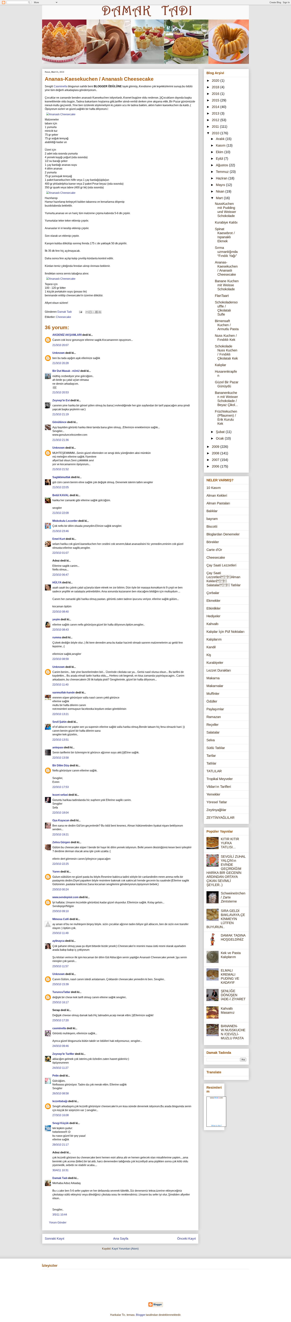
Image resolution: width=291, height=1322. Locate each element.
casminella (59, 1028)
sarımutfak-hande (63, 692)
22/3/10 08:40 (60, 611)
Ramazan (213, 717)
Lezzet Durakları (218, 670)
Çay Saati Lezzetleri (221, 565)
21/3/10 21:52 (60, 469)
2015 (216, 100)
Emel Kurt (58, 538)
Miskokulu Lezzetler (65, 520)
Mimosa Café (60, 919)
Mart (220, 198)
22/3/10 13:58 (60, 757)
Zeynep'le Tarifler (63, 1053)
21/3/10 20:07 (60, 345)
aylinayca (58, 940)
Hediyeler (213, 616)
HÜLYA (56, 582)
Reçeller (212, 724)
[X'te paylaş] (93, 312)
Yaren (56, 871)
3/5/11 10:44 (59, 1214)
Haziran (222, 178)
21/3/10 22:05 (60, 487)
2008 (216, 453)
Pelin (55, 1075)
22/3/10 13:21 (60, 714)
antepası (57, 747)
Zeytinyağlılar (216, 810)
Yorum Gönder (57, 1222)
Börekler (212, 542)
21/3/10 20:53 (60, 392)
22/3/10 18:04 (60, 812)
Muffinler (212, 693)
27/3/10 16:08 (60, 1115)
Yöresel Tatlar (216, 802)
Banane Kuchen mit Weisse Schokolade (227, 285)
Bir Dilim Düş (60, 765)
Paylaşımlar (215, 709)
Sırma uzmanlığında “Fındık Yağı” (226, 252)
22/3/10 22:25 (60, 863)
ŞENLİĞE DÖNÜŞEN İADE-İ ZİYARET (233, 995)
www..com (216, 1098)
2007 (216, 460)
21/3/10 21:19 (60, 414)
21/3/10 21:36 (60, 440)
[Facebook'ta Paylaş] (96, 312)
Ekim (220, 152)
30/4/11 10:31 (60, 1170)
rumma (56, 637)
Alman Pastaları (218, 503)
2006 (216, 466)
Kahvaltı (212, 624)
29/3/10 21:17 (60, 1144)
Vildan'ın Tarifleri (218, 786)
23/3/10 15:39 (60, 984)
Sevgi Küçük (60, 1123)
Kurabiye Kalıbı (226, 222)
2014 (216, 107)
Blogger (140, 1314)
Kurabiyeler (214, 662)
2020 (216, 80)
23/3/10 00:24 (60, 889)
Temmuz (223, 172)
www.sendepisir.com (65, 897)
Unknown (58, 352)
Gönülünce (59, 422)
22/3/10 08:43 (60, 629)
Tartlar (211, 755)
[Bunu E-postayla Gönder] (87, 312)
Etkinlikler (213, 608)
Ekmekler (213, 600)
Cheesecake (63, 317)
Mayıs (221, 185)
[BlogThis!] (90, 312)
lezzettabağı (60, 1101)
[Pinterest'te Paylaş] (100, 312)
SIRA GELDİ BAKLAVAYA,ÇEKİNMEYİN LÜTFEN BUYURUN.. (225, 919)
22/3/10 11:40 (60, 684)
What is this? (216, 1126)
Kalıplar (220, 365)
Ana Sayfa (120, 1238)
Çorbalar (212, 593)
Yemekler (213, 794)
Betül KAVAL (60, 495)
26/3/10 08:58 (60, 1093)
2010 (216, 133)
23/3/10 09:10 (60, 911)
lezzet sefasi (60, 794)
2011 (216, 126)
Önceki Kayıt (186, 1238)
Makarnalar (214, 686)
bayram (212, 519)
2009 (216, 446)
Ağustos (222, 165)
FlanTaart (222, 296)
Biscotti (211, 526)
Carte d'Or (214, 550)
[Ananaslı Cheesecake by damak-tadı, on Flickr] (61, 114)
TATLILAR (214, 771)
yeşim (56, 619)
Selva (210, 740)
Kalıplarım (214, 639)
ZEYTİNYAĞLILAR (220, 817)
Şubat (221, 432)
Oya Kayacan (60, 820)
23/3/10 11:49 (60, 933)
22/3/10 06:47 (60, 574)
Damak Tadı (59, 1178)
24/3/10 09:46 (60, 1046)
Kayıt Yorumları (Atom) (125, 1248)
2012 (216, 120)
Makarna (213, 678)
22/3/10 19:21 (60, 834)
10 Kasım (213, 488)
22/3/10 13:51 (60, 739)
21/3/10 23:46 (60, 531)
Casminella (60, 86)
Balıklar (212, 511)
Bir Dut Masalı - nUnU (66, 370)
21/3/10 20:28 (60, 363)
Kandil (211, 647)
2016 (216, 94)
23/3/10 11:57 (60, 966)
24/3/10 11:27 (60, 1067)
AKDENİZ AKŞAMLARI (67, 334)
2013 (216, 113)
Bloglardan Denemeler (223, 534)
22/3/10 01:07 (60, 552)
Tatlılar (211, 763)
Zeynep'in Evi (61, 400)
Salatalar (213, 732)
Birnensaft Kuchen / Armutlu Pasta (227, 325)
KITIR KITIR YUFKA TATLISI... (230, 843)
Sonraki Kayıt (54, 1238)
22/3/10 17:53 (60, 787)
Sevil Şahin (59, 721)
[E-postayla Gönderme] (80, 311)
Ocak (220, 438)
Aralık (220, 139)
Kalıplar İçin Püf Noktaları (225, 631)
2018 (216, 87)
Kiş (208, 655)
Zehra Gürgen (61, 842)
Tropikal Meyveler (219, 779)
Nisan (220, 191)
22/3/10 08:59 (60, 659)
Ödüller (211, 701)
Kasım (221, 145)
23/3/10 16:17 (60, 1002)
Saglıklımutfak (61, 477)
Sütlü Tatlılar (215, 748)
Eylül (220, 158)
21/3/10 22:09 (60, 512)
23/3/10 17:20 (60, 1020)
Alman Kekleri (216, 495)
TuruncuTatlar (61, 992)
